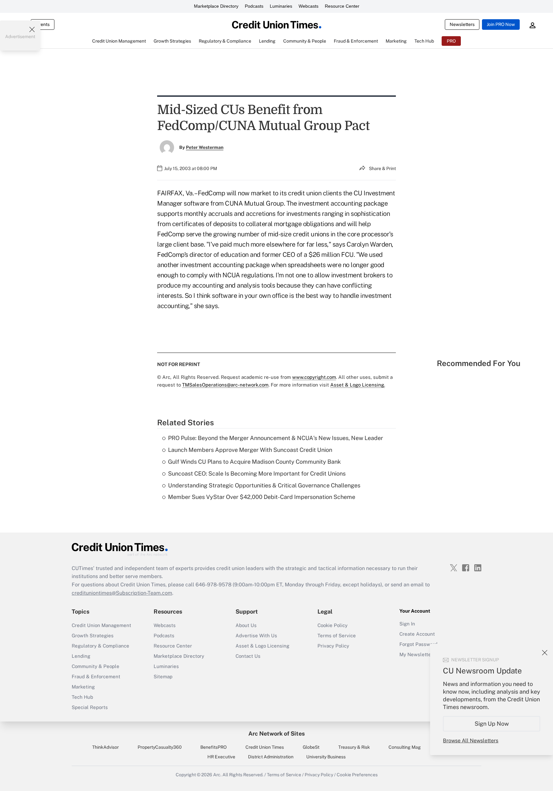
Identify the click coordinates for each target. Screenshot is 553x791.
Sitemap (163, 676)
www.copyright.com (314, 377)
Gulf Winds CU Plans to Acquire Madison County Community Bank (254, 461)
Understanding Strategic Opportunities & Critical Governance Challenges (264, 485)
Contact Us (248, 656)
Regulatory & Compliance (100, 645)
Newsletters (462, 24)
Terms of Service (336, 635)
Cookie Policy (332, 625)
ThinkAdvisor (105, 747)
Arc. (217, 774)
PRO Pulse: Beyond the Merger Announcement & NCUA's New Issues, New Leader (275, 438)
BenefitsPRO (213, 747)
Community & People (95, 666)
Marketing (83, 686)
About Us (246, 625)
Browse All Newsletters (470, 741)
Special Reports (90, 707)
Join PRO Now (501, 24)
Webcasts (308, 6)
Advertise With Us (256, 635)
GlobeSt (311, 747)
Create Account (417, 634)
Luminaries (281, 6)
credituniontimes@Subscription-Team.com (122, 593)
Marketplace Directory (216, 6)
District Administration (270, 756)
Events (43, 24)
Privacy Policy (333, 645)
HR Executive (221, 756)
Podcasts (254, 6)
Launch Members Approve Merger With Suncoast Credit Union (250, 449)
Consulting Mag (405, 747)
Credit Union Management (101, 625)
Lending (81, 656)
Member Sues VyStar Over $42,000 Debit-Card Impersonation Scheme (261, 496)
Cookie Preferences (357, 774)
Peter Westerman (204, 147)
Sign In (407, 623)
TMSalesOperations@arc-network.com (225, 384)
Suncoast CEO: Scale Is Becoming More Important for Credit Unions (257, 473)
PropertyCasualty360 (160, 747)
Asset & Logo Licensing (262, 645)
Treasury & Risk (354, 747)
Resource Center (342, 6)
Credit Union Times (264, 747)
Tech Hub (82, 697)
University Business (326, 756)
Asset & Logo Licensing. (357, 384)
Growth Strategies (93, 635)
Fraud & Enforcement (96, 676)
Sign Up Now (492, 723)
